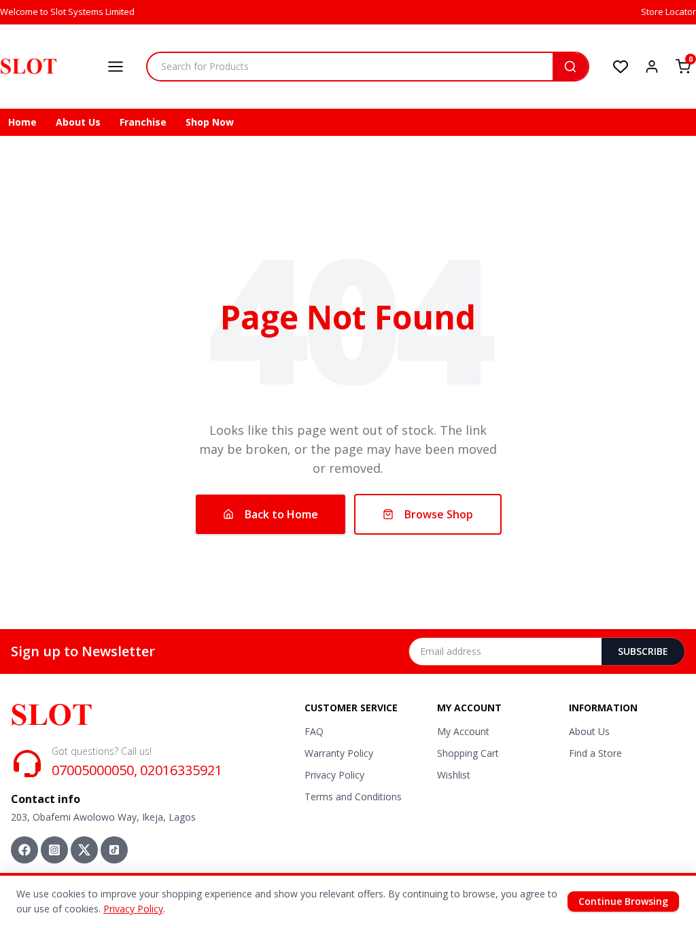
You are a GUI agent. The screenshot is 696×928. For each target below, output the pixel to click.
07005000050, (94, 770)
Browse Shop (438, 514)
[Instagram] (54, 849)
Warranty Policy (338, 753)
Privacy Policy (334, 774)
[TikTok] (114, 849)
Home (22, 121)
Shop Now (210, 121)
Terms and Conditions (353, 796)
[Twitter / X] (84, 849)
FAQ (314, 731)
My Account (463, 731)
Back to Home (281, 514)
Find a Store (595, 753)
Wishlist (453, 774)
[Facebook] (24, 849)
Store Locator (668, 11)
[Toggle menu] (115, 66)
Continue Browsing (623, 901)
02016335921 (181, 770)
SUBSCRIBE (643, 651)
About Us (78, 121)
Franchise (143, 121)
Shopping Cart (468, 753)
